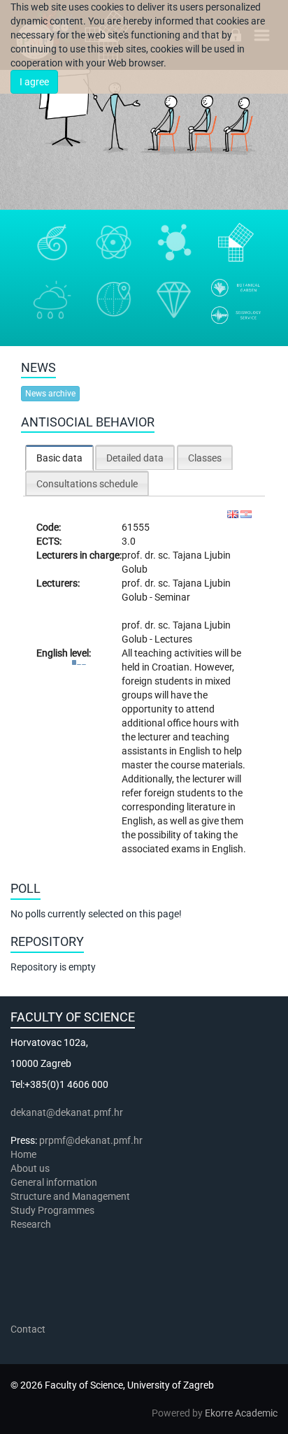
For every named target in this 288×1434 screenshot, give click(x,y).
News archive (50, 394)
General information (53, 1182)
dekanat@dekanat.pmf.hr (66, 1112)
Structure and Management (70, 1196)
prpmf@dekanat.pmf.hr (91, 1140)
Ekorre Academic (241, 1413)
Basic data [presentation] (59, 458)
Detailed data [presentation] (135, 458)
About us (31, 1168)
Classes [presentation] (205, 458)
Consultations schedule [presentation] (87, 483)
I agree (34, 81)
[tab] (59, 458)
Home (23, 1154)
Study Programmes (52, 1210)
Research (31, 1224)
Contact (27, 1329)
